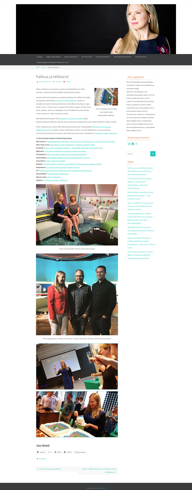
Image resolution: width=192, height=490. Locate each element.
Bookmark (42, 459)
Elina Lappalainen (52, 11)
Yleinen (43, 67)
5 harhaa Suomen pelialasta (50, 469)
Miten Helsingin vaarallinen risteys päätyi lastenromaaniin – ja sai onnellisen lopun (140, 195)
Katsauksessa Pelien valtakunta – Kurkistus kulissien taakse (72, 145)
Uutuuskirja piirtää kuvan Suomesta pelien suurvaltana (65, 151)
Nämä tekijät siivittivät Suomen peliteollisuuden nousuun (68, 158)
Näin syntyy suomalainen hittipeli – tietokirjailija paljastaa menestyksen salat (73, 148)
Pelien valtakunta (53, 177)
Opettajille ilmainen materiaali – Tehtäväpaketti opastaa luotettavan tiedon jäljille (141, 230)
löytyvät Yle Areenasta (100, 127)
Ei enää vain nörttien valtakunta (55, 180)
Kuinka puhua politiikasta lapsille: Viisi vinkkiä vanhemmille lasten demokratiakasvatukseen (140, 171)
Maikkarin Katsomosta (44, 130)
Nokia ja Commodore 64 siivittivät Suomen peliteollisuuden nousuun (66, 170)
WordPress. (102, 488)
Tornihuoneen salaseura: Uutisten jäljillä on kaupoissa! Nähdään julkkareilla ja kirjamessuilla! (140, 255)
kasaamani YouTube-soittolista (71, 118)
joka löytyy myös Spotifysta (66, 100)
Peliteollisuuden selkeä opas (58, 174)
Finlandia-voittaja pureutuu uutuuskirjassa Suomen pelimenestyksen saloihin (72, 164)
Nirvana (96, 488)
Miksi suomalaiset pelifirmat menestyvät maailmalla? (67, 154)
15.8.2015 (58, 82)
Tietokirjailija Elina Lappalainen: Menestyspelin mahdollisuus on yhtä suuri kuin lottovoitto (80, 141)
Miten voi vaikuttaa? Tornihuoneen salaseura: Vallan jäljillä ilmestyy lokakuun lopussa (141, 206)
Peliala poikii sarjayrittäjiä (55, 161)
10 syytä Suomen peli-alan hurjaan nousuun (63, 167)
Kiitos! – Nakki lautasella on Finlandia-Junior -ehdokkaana (99, 470)
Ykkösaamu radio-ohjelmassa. (106, 133)
